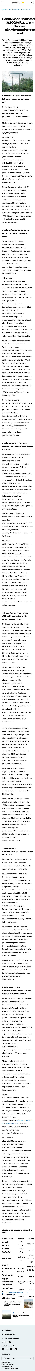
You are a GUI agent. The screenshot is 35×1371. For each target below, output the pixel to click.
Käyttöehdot (5, 1362)
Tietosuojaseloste (7, 1364)
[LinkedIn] (16, 1349)
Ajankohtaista (6, 9)
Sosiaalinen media (7, 1346)
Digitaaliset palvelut (12, 1338)
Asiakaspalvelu (10, 1334)
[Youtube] (11, 1349)
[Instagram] (7, 1349)
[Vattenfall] (17, 2)
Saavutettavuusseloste (9, 1368)
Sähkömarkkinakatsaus (21, 9)
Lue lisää (8, 1342)
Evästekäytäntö (6, 1366)
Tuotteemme (9, 1330)
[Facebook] (3, 1349)
